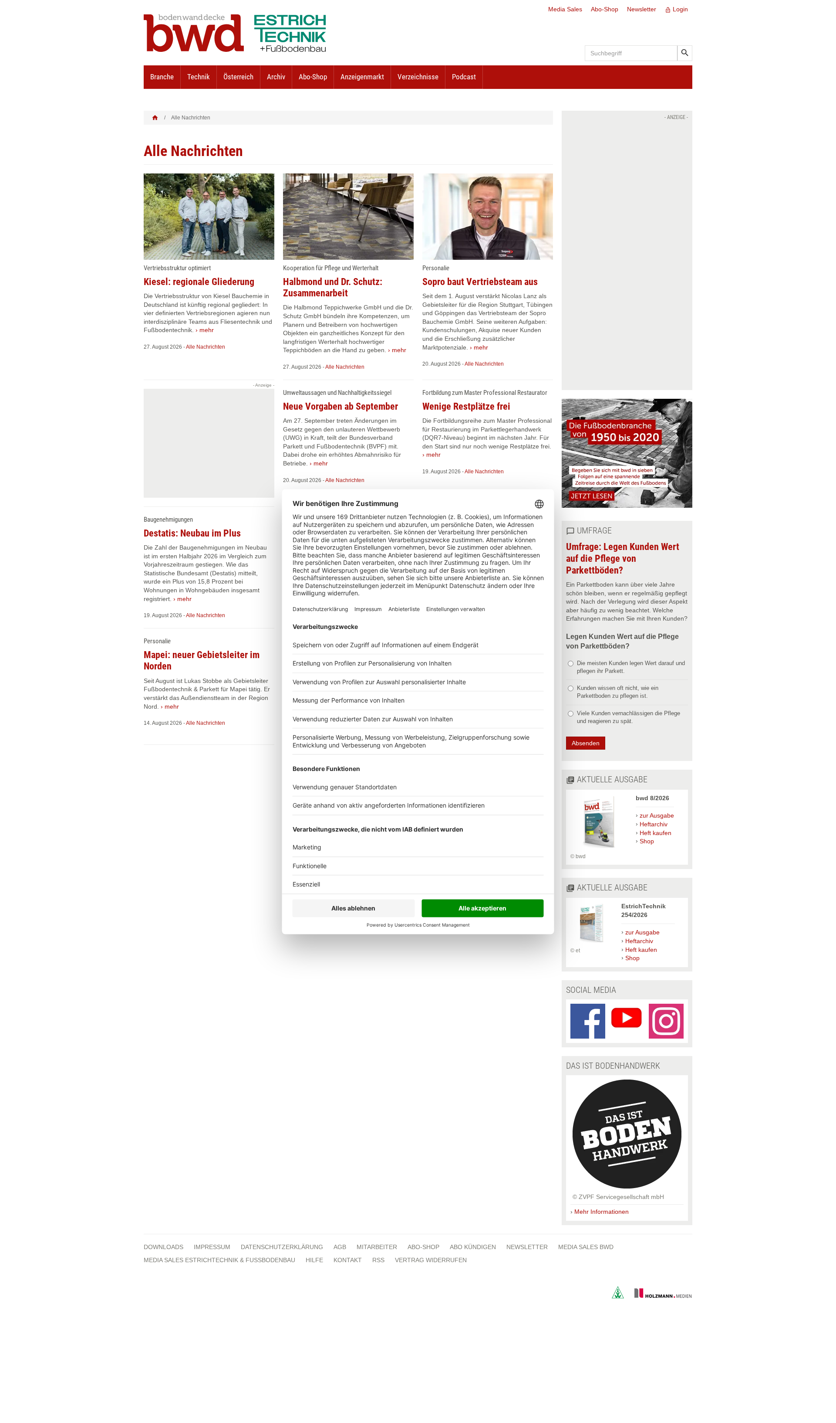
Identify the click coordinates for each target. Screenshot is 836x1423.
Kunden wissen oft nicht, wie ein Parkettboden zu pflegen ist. (617, 692)
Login (676, 9)
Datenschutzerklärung (282, 1246)
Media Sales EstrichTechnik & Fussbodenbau (219, 1260)
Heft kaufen (655, 832)
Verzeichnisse (418, 76)
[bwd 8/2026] (598, 848)
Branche (162, 76)
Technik (198, 76)
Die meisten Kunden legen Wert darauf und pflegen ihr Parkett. (631, 667)
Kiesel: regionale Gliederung (199, 281)
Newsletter (641, 9)
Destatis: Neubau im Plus (192, 533)
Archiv (276, 76)
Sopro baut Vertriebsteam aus (480, 281)
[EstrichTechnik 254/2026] (591, 942)
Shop (647, 841)
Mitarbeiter (377, 1246)
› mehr (205, 329)
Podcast (464, 76)
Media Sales (565, 9)
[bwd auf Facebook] (587, 1021)
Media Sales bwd (586, 1246)
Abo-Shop (604, 9)
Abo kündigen (473, 1246)
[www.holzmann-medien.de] (659, 1296)
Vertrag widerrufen (431, 1260)
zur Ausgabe (657, 815)
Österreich (238, 76)
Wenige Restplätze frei (466, 406)
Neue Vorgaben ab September (340, 406)
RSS (378, 1260)
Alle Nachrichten (205, 347)
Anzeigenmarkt (362, 76)
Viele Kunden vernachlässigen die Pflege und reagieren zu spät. (628, 717)
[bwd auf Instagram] (666, 1021)
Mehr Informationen (601, 1211)
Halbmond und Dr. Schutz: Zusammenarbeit (332, 287)
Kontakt (348, 1260)
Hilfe (314, 1260)
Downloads (163, 1246)
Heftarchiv (653, 824)
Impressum (212, 1246)
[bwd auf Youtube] (627, 1021)
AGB (340, 1246)
